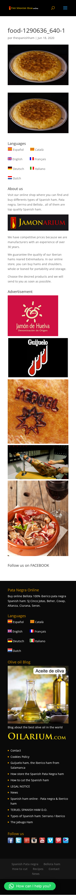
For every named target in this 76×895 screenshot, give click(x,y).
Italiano (39, 169)
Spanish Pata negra (25, 864)
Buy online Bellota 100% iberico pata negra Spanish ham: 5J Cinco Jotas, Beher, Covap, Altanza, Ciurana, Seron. (37, 601)
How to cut (20, 869)
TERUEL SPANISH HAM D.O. (29, 810)
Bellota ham (52, 864)
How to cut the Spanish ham (30, 780)
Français (40, 159)
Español (18, 150)
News (14, 792)
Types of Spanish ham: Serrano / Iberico (38, 816)
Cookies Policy (20, 757)
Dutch (16, 178)
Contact (16, 750)
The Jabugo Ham (22, 822)
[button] (30, 886)
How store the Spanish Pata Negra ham (37, 774)
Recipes (38, 869)
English (17, 159)
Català (39, 150)
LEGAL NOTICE (20, 786)
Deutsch (18, 169)
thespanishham (23, 38)
